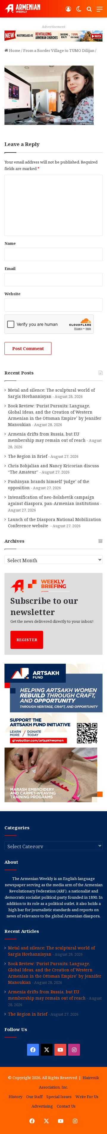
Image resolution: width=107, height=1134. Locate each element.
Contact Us (66, 1106)
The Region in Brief (27, 456)
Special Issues (59, 1096)
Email (9, 268)
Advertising (42, 1106)
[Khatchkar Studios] (53, 35)
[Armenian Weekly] (22, 8)
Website (12, 293)
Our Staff (34, 1096)
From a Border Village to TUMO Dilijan (58, 50)
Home (14, 50)
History (15, 1096)
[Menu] (100, 11)
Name (10, 243)
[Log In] (68, 11)
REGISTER (26, 639)
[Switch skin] (79, 11)
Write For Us (86, 1096)
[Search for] (89, 11)
